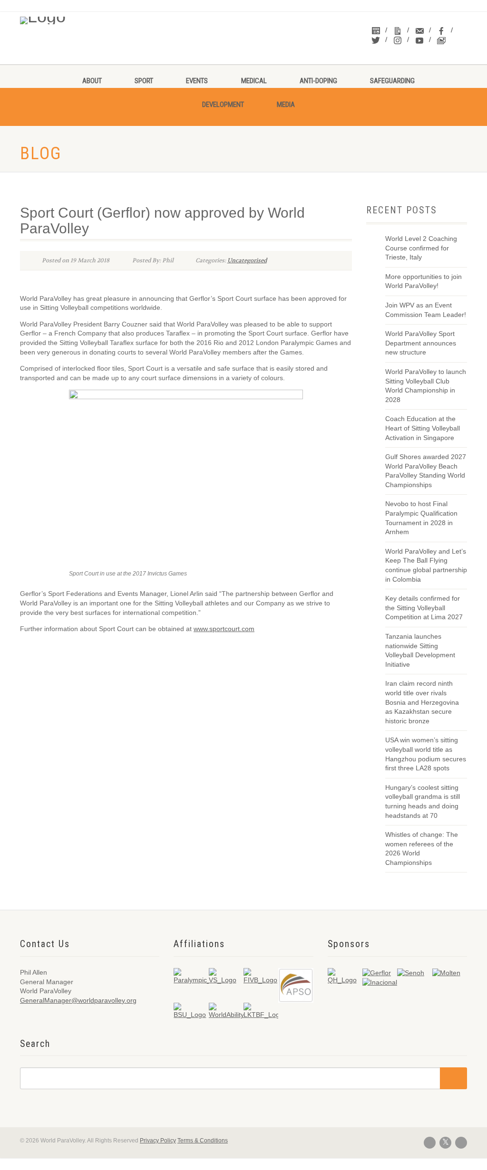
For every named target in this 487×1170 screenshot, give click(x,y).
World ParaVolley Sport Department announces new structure (420, 343)
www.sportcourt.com (224, 629)
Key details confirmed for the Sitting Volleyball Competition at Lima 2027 (424, 608)
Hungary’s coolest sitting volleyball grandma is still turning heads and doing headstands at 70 (422, 801)
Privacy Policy (158, 1140)
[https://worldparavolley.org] (70, 18)
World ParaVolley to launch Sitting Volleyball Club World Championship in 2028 (425, 385)
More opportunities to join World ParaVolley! (423, 281)
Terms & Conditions (202, 1140)
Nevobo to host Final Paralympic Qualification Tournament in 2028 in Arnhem (421, 518)
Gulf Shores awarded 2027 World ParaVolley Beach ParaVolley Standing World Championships (425, 471)
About (92, 81)
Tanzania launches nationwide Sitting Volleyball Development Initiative (420, 650)
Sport (144, 81)
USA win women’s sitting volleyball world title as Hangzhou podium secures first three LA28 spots (425, 754)
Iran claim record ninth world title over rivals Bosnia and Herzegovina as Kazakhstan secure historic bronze (422, 702)
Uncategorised (247, 260)
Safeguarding (392, 81)
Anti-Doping (318, 81)
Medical (254, 81)
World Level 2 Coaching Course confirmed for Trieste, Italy (421, 248)
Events (197, 81)
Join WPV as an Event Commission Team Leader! (425, 309)
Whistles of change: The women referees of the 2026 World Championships (421, 848)
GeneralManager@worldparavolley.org (78, 1000)
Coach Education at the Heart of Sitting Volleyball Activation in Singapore (422, 428)
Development (223, 104)
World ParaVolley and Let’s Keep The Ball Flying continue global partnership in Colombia (426, 565)
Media (286, 104)
